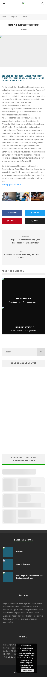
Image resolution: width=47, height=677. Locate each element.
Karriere (24, 29)
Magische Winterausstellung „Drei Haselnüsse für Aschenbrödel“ (25, 240)
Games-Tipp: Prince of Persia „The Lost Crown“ (21, 254)
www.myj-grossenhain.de (11, 184)
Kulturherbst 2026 (23, 564)
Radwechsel (20, 552)
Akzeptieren (27, 670)
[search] (41, 352)
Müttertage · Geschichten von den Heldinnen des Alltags (29, 577)
